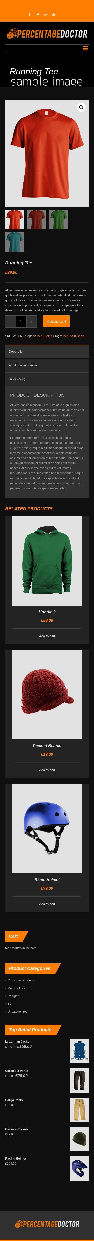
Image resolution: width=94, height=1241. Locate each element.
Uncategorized (18, 1011)
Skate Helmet (47, 880)
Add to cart (56, 321)
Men (66, 336)
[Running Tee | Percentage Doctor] (47, 33)
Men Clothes (45, 336)
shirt (73, 336)
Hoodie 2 (47, 612)
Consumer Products (21, 980)
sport (80, 336)
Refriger (13, 996)
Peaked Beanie (47, 746)
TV (9, 1004)
